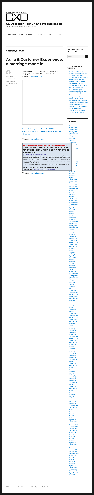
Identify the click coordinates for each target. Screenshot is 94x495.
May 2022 (72, 194)
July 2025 (71, 137)
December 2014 (73, 336)
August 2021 (72, 210)
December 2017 (73, 273)
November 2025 (73, 129)
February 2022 (73, 198)
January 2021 (72, 219)
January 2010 (72, 446)
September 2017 (73, 277)
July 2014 (71, 346)
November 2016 (73, 294)
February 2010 (73, 444)
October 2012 (73, 386)
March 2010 (72, 442)
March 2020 (72, 237)
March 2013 (72, 377)
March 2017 (72, 286)
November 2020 (73, 223)
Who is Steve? (11, 34)
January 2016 (73, 313)
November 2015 (73, 317)
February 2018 (73, 269)
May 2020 (72, 233)
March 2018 (72, 267)
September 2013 (73, 365)
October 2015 (73, 319)
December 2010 (73, 425)
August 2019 (72, 248)
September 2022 (73, 189)
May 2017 (71, 285)
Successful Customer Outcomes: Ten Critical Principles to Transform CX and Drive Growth (78, 104)
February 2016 (73, 311)
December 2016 (73, 292)
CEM (7, 83)
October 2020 (73, 225)
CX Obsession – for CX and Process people (34, 23)
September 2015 (73, 321)
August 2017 (72, 279)
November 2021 (73, 204)
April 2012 (72, 398)
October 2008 (73, 471)
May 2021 (71, 215)
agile (7, 81)
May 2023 (72, 173)
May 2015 (71, 327)
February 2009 (73, 467)
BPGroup (12, 81)
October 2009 (73, 452)
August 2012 (72, 390)
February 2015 (73, 333)
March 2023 (72, 177)
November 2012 (73, 384)
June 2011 (71, 413)
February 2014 (73, 356)
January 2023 (73, 181)
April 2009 (72, 463)
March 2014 (72, 354)
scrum (8, 85)
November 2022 (73, 185)
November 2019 (73, 242)
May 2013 (71, 373)
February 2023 (73, 179)
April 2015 (72, 329)
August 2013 (72, 367)
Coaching (42, 34)
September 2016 (73, 298)
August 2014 (72, 344)
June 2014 (72, 348)
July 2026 (71, 125)
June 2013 (72, 371)
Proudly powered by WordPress (41, 487)
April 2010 (72, 440)
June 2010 (72, 436)
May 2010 (71, 438)
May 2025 (72, 141)
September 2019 (73, 246)
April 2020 (72, 235)
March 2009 (72, 465)
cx (16, 83)
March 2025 (72, 142)
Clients (50, 34)
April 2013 (72, 375)
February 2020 (73, 238)
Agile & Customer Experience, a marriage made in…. (34, 61)
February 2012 (73, 402)
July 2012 (71, 392)
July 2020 (71, 229)
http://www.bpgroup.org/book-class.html (34, 154)
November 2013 (73, 361)
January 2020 (73, 240)
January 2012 (72, 404)
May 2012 (71, 396)
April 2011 (72, 417)
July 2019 (71, 250)
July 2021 (71, 212)
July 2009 (71, 457)
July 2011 (71, 411)
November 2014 (73, 338)
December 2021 (73, 202)
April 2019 (72, 254)
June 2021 (72, 213)
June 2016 (72, 304)
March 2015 (72, 331)
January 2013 (72, 381)
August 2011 (72, 409)
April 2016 (72, 308)
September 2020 (73, 227)
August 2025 (72, 135)
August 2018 (72, 258)
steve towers (9, 76)
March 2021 (72, 217)
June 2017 (72, 283)
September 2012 (73, 388)
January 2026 (73, 127)
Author (58, 34)
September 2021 (73, 208)
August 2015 (72, 323)
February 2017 (73, 288)
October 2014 (73, 340)
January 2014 (72, 357)
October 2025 (73, 131)
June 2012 (72, 394)
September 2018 (73, 256)
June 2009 (72, 459)
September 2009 (74, 453)
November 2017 (73, 275)
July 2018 (71, 260)
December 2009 (73, 448)
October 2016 (73, 296)
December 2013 (73, 359)
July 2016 (71, 302)
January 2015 (72, 334)
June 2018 (72, 261)
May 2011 (71, 415)
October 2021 (73, 206)
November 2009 (73, 450)
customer (12, 83)
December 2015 (73, 315)
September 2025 (73, 133)
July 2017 (71, 281)
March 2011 (72, 419)
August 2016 (72, 300)
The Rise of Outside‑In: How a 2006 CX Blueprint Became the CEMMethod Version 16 (78, 74)
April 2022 (72, 196)
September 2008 (73, 473)
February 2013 (73, 379)
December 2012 (73, 382)
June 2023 (72, 171)
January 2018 (72, 271)
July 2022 (71, 192)
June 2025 (72, 139)
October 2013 (72, 363)
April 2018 (72, 265)
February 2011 (73, 421)
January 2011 (72, 423)
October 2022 (73, 187)
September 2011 (73, 407)
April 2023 (72, 175)
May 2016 (72, 306)
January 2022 (73, 200)
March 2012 (72, 400)
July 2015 (71, 325)
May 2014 (71, 350)
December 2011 (73, 405)
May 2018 (71, 263)
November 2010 (73, 427)
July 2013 (71, 369)
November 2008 (73, 469)
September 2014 (73, 342)
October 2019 (73, 244)
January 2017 (72, 290)
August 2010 (72, 432)
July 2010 (71, 434)
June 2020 (72, 231)
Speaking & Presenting (27, 34)
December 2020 (73, 221)
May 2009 (72, 461)
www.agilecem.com (37, 76)
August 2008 (72, 475)
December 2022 (73, 183)
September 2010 (73, 430)
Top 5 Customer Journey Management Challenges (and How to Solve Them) (77, 91)
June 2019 (72, 252)
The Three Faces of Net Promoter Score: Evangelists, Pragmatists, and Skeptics (77, 110)
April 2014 (72, 352)
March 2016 (72, 309)
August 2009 (72, 455)
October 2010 (73, 429)
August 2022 (72, 190)
